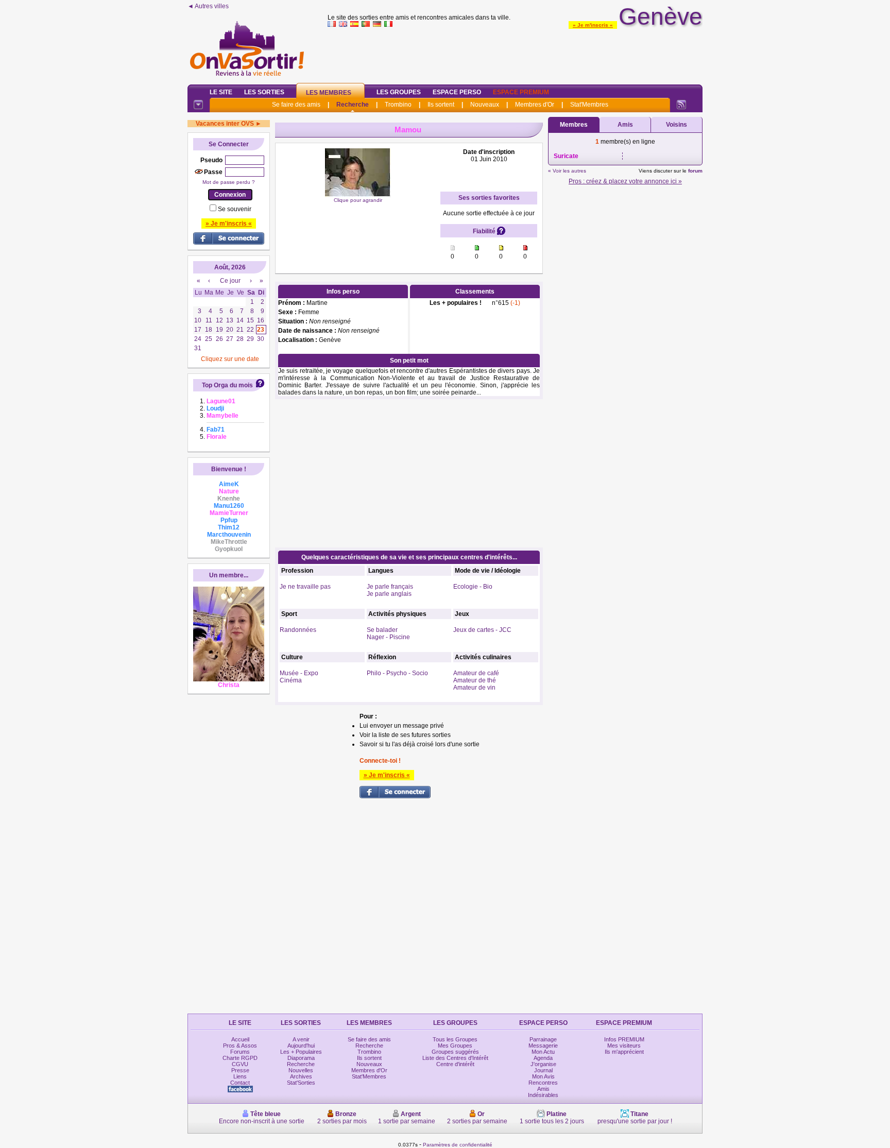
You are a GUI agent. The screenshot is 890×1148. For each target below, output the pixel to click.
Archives (301, 1076)
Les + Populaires (301, 1052)
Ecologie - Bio (472, 586)
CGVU (240, 1064)
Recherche (352, 104)
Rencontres (543, 1083)
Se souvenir (234, 209)
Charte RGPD (240, 1058)
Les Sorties (264, 92)
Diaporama (301, 1058)
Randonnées (298, 629)
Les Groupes (398, 92)
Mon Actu (543, 1052)
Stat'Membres (589, 104)
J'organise (543, 1064)
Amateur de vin (474, 687)
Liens (240, 1076)
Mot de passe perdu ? (228, 182)
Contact (240, 1083)
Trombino (398, 104)
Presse (240, 1070)
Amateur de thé (474, 680)
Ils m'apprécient (624, 1052)
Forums (240, 1052)
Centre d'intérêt (455, 1064)
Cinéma (291, 680)
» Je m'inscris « (593, 25)
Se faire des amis (296, 104)
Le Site (221, 92)
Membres (574, 124)
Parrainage (543, 1039)
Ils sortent (440, 104)
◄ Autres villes (208, 6)
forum (695, 171)
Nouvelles (300, 1070)
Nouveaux (484, 104)
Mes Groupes (455, 1045)
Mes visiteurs (624, 1045)
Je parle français (390, 586)
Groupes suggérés (455, 1052)
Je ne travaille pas (305, 586)
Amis (625, 124)
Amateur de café (476, 673)
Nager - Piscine (388, 637)
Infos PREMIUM (624, 1039)
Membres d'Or (534, 104)
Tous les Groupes (455, 1039)
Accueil (240, 1039)
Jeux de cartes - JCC (482, 629)
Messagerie (543, 1045)
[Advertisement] (515, 53)
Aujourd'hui (301, 1045)
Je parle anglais (389, 593)
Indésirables (543, 1095)
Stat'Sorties (301, 1083)
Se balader (382, 629)
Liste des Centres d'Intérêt (455, 1058)
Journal (543, 1070)
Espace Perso (457, 92)
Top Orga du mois (227, 385)
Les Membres (328, 92)
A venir (301, 1039)
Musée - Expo (299, 673)
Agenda (543, 1058)
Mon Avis (543, 1076)
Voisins (676, 124)
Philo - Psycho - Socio (397, 673)
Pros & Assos (240, 1045)
